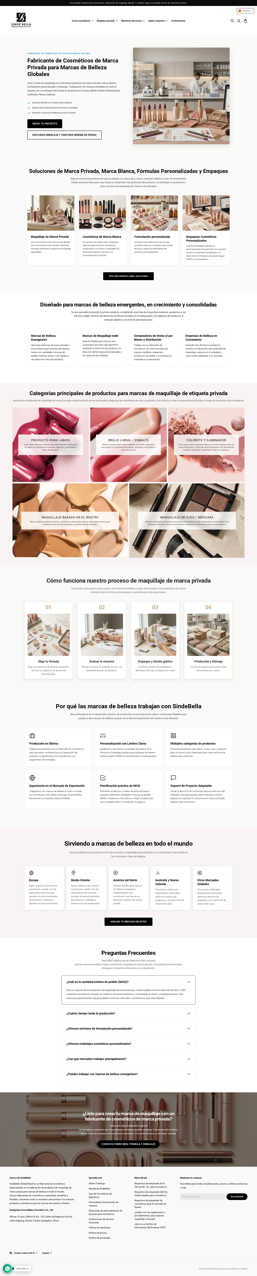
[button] (245, 10)
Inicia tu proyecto (44, 123)
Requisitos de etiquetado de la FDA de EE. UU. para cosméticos (150, 1185)
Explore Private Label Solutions (128, 276)
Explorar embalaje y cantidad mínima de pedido (64, 135)
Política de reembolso (100, 1227)
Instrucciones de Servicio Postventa (101, 1221)
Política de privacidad (99, 1238)
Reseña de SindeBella (99, 1188)
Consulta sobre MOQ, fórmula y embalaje (128, 1144)
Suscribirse (237, 1197)
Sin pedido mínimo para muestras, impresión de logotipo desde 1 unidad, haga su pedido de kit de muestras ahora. (128, 3)
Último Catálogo (97, 1183)
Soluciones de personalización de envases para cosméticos (105, 1212)
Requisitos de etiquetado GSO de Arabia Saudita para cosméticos (150, 1194)
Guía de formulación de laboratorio (100, 1195)
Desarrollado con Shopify (236, 1269)
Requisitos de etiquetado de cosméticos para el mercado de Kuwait (150, 1203)
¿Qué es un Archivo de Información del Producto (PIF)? (150, 1226)
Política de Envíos (98, 1233)
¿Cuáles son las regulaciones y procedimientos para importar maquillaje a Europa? (149, 1215)
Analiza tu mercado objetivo (128, 921)
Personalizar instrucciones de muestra (103, 1204)
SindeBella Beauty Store (215, 1269)
